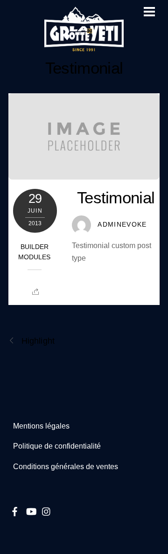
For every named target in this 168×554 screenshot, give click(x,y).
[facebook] (14, 510)
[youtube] (30, 510)
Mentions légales (41, 426)
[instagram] (46, 510)
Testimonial (84, 68)
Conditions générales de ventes (65, 467)
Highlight (38, 341)
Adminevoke (122, 224)
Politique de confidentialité (57, 446)
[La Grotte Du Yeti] (84, 47)
